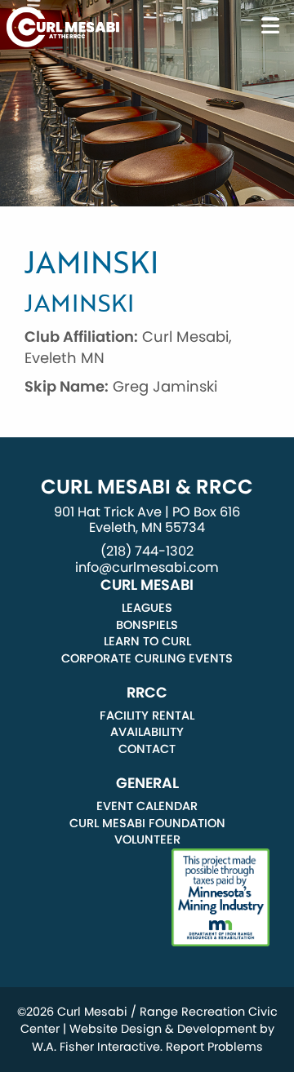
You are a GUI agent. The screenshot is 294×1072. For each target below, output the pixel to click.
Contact (147, 749)
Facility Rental (147, 715)
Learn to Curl (147, 641)
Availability (147, 732)
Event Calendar (147, 806)
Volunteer (147, 839)
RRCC (147, 692)
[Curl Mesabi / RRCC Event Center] (63, 26)
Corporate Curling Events (147, 658)
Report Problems (214, 1047)
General (147, 783)
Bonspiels (147, 625)
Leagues (147, 608)
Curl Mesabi (147, 585)
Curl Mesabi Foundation (147, 823)
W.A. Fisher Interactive (96, 1047)
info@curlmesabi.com (147, 567)
